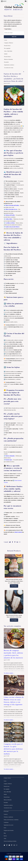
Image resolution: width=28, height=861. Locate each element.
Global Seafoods (18, 532)
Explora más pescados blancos (12, 226)
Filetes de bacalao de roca (11, 209)
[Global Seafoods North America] (14, 7)
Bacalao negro (8, 459)
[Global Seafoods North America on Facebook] (7, 845)
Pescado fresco (7, 45)
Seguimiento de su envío (8, 825)
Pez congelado (7, 48)
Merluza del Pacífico (10, 215)
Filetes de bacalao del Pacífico (12, 205)
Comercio (6, 814)
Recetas (5, 835)
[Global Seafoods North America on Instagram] (14, 845)
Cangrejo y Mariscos (8, 42)
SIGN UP (14, 36)
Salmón (5, 53)
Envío (5, 827)
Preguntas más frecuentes (8, 830)
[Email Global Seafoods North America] (16, 845)
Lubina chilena (8, 219)
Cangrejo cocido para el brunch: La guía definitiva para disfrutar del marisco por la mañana (13, 749)
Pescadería (6, 62)
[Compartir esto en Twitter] (10, 542)
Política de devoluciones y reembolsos (11, 819)
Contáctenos (6, 822)
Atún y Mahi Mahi (8, 51)
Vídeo (5, 838)
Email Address (8, 29)
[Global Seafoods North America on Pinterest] (12, 845)
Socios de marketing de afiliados (10, 841)
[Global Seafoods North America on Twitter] (4, 845)
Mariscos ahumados (10, 455)
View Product (14, 585)
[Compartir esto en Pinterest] (15, 542)
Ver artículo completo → (9, 673)
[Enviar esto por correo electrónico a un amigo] (19, 542)
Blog (5, 833)
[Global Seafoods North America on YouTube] (9, 845)
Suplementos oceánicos (9, 64)
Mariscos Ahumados (8, 59)
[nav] (3, 1)
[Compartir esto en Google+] (17, 542)
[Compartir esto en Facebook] (12, 542)
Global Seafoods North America (15, 853)
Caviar (5, 40)
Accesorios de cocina (8, 67)
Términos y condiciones (8, 817)
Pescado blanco (7, 56)
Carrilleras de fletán (10, 223)
